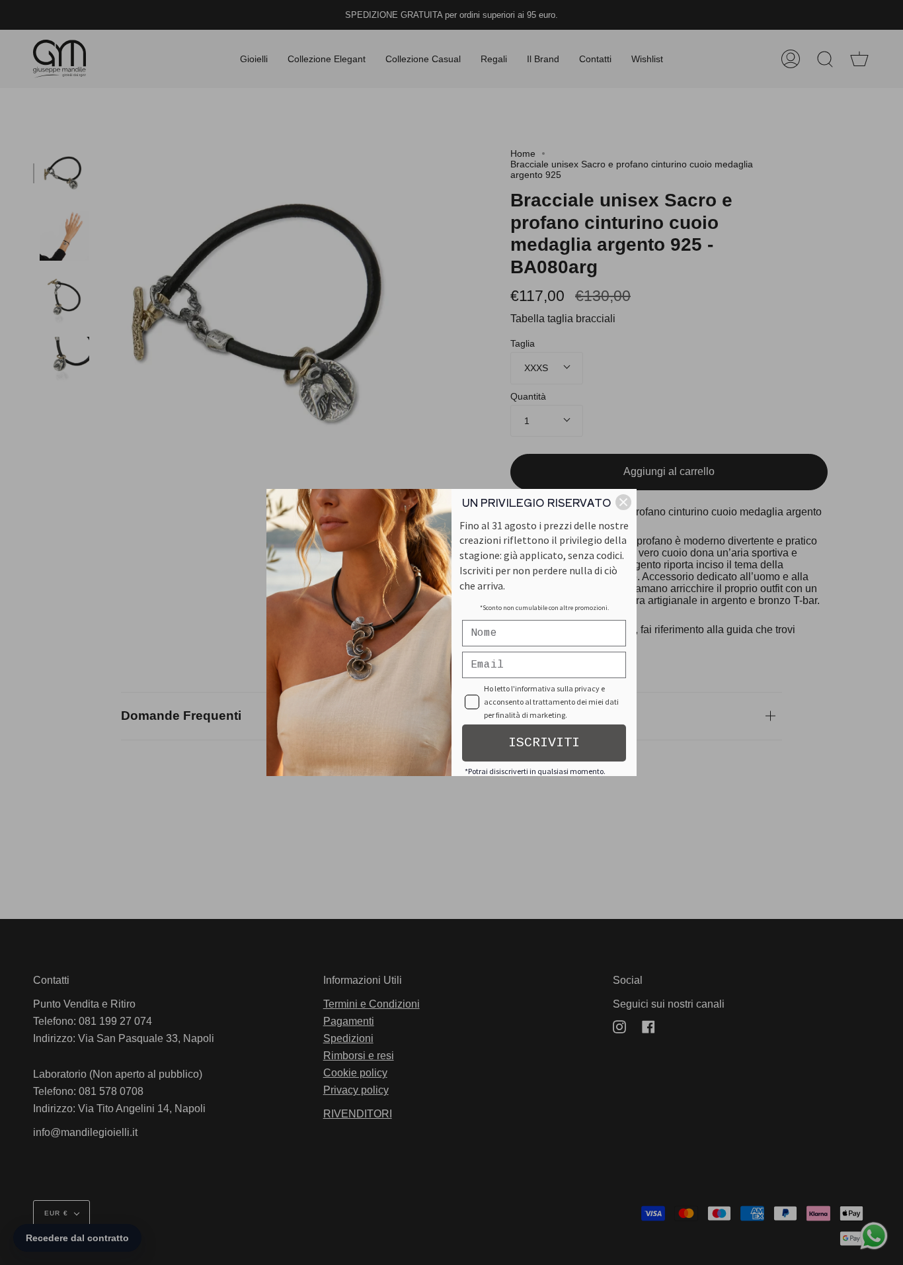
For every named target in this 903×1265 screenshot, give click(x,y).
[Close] (623, 502)
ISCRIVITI (544, 742)
